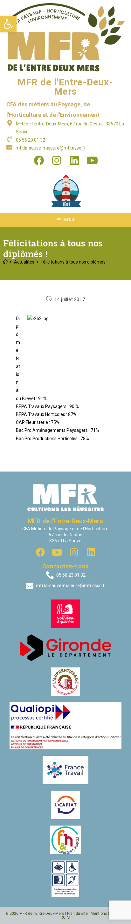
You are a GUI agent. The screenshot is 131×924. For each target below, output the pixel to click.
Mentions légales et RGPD (93, 915)
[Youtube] (92, 160)
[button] (8, 24)
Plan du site (77, 913)
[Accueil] (5, 261)
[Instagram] (57, 160)
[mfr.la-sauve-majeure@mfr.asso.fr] (9, 147)
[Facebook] (39, 160)
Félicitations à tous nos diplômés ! (74, 261)
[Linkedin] (74, 160)
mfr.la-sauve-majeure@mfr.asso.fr (51, 148)
